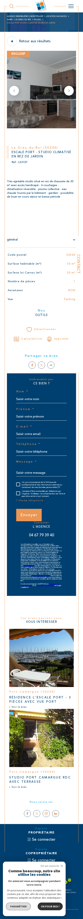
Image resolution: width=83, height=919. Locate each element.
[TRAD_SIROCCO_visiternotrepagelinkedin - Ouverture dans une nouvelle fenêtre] (55, 813)
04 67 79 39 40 (41, 535)
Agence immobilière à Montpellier (25, 16)
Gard (9, 19)
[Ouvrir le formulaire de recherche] (11, 6)
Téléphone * (28, 444)
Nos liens (70, 892)
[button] (69, 91)
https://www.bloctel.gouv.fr (41, 576)
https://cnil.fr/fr (29, 566)
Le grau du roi (23, 19)
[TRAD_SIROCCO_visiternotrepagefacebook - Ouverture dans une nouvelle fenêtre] (27, 813)
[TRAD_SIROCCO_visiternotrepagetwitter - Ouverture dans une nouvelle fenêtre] (36, 813)
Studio (37, 19)
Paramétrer (18, 906)
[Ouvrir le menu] (71, 6)
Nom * (22, 391)
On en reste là (50, 866)
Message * (26, 461)
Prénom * (25, 409)
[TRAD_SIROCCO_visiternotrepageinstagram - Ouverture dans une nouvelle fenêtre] (46, 813)
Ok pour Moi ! (50, 906)
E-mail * (24, 426)
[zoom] (41, 127)
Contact (78, 264)
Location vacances (56, 16)
